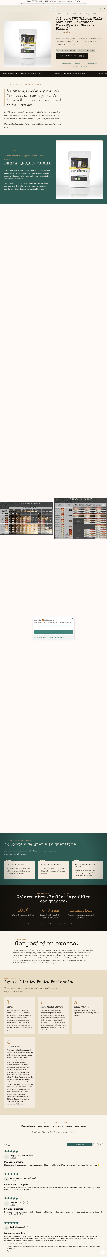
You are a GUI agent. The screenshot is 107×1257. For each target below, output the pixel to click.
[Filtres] (95, 1144)
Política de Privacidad (41, 637)
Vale (53, 632)
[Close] (72, 618)
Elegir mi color (72, 56)
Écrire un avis (79, 1145)
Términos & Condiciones (56, 637)
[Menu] (2, 8)
